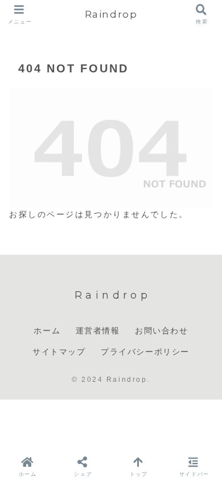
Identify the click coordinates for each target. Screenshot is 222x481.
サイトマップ (59, 352)
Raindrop (111, 14)
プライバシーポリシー (145, 352)
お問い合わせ (161, 330)
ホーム (47, 330)
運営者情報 (98, 330)
